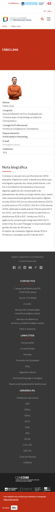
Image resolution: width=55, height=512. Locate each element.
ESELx (27, 409)
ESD (27, 403)
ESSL (27, 427)
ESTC (27, 421)
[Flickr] (41, 268)
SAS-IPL (27, 450)
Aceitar (5, 507)
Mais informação (11, 499)
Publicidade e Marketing (15, 136)
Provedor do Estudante (27, 360)
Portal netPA (27, 342)
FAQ (27, 366)
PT (45, 11)
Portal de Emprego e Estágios (27, 378)
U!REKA (27, 462)
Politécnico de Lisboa (27, 397)
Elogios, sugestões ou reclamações (28, 256)
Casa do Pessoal (27, 456)
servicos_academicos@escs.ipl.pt (27, 323)
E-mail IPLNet (27, 348)
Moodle (27, 354)
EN (49, 11)
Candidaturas (13, 3)
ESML (27, 415)
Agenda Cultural (27, 372)
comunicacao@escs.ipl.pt (27, 313)
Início (4, 26)
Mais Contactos (28, 328)
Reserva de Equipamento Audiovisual (27, 383)
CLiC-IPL (27, 444)
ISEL (27, 433)
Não (14, 507)
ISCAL (27, 438)
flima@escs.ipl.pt (11, 144)
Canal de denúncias (27, 261)
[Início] (23, 19)
